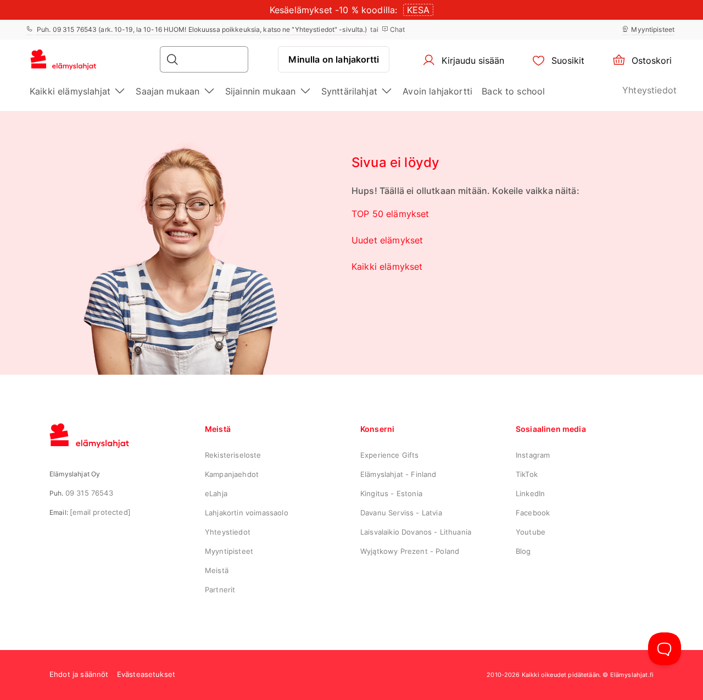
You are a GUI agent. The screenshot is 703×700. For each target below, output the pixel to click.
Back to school (513, 91)
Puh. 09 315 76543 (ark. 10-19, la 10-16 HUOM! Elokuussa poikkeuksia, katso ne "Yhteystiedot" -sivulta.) (201, 29)
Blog (523, 551)
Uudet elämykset (387, 240)
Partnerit (220, 589)
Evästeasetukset (146, 674)
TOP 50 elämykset (390, 213)
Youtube (530, 531)
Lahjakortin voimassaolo (246, 512)
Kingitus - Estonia (391, 493)
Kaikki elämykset (387, 266)
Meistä (216, 570)
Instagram (533, 455)
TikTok (527, 474)
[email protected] (100, 512)
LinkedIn (530, 493)
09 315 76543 (89, 492)
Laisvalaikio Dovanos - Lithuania (415, 531)
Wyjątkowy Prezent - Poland (409, 551)
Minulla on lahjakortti (333, 59)
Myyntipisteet (652, 29)
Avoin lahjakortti (437, 91)
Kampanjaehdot (232, 474)
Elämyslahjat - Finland (398, 474)
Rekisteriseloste (233, 455)
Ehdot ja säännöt (79, 674)
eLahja (216, 493)
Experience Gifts (389, 455)
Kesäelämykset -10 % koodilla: (334, 9)
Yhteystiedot (649, 90)
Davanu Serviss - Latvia (401, 512)
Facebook (533, 512)
